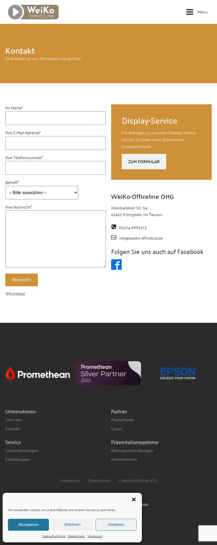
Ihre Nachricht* (18, 207)
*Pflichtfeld (15, 294)
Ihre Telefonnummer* (24, 157)
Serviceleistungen (22, 450)
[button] (134, 499)
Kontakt (12, 428)
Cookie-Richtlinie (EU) (138, 480)
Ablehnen (72, 524)
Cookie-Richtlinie (53, 535)
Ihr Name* (14, 107)
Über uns (13, 419)
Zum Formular (144, 161)
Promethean (122, 419)
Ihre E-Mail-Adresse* (23, 132)
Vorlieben (116, 524)
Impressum (95, 535)
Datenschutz (76, 535)
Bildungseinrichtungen (132, 450)
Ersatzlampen (17, 459)
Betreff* (12, 182)
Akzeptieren (28, 524)
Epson (117, 428)
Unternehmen (124, 459)
